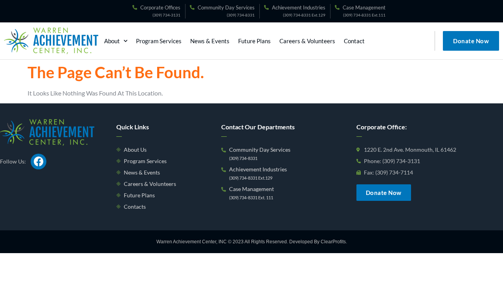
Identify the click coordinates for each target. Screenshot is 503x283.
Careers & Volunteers (307, 40)
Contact (354, 40)
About (112, 40)
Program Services (159, 40)
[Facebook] (38, 161)
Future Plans (254, 40)
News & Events (209, 40)
